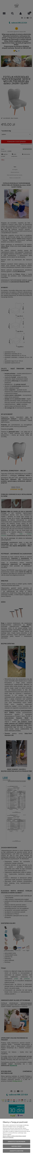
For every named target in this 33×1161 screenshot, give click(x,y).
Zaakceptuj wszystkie (16, 1151)
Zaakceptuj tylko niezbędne (16, 1141)
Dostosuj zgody (17, 1146)
